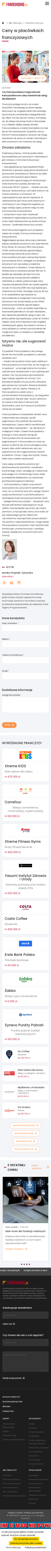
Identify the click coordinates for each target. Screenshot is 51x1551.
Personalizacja (13, 1547)
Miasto (6, 639)
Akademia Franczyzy (38, 1495)
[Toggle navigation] (47, 3)
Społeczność (35, 1470)
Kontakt (32, 1503)
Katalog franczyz (11, 1397)
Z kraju (31, 1424)
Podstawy (7, 1475)
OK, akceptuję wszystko (26, 1539)
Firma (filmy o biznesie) (39, 1447)
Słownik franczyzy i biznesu (14, 1496)
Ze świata (33, 1428)
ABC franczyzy (15, 23)
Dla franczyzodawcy (12, 1483)
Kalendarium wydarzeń (39, 1479)
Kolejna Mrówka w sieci (22, 1270)
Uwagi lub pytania (11, 695)
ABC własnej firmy (10, 1491)
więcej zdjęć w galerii (31, 78)
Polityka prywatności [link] (35, 1547)
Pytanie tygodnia (36, 1432)
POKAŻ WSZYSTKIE (36, 1167)
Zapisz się (7, 1324)
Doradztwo (8, 1411)
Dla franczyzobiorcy (11, 1479)
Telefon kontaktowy (13, 655)
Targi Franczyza (35, 1483)
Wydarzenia (34, 1436)
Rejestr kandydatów (12, 1401)
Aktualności (35, 1418)
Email (5, 670)
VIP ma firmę (34, 1460)
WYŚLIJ (8, 725)
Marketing (33, 1499)
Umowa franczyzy (10, 1487)
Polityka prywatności (33, 1512)
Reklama (6, 1406)
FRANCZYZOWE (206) (24, 1133)
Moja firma (33, 1456)
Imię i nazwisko (10, 623)
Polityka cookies (15, 1512)
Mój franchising (35, 1451)
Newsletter (33, 1475)
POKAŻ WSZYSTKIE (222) (24, 1125)
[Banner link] (25, 15)
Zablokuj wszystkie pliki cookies (26, 1543)
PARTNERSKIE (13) (24, 1141)
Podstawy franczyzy (34, 23)
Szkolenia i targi (9, 1435)
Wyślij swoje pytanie (12, 1378)
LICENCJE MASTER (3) (24, 1149)
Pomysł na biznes (36, 1464)
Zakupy (6, 1418)
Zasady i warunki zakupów (14, 1439)
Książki (5, 1431)
